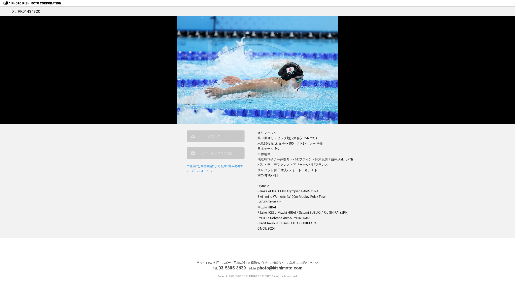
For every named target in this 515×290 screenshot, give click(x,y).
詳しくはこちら (202, 171)
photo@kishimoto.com (279, 267)
